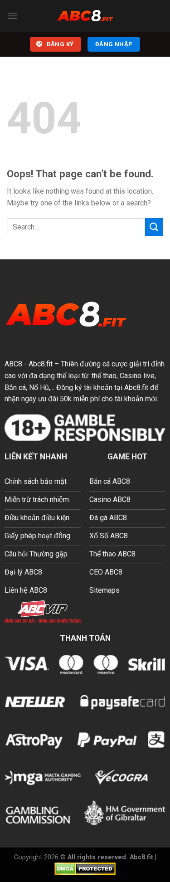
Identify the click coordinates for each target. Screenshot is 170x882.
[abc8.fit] (85, 16)
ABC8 (13, 364)
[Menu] (12, 16)
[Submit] (154, 227)
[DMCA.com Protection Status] (85, 868)
